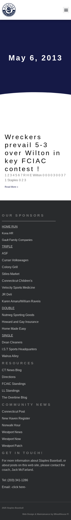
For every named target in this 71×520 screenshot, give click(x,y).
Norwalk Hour (11, 425)
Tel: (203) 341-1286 (15, 480)
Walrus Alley (10, 356)
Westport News (12, 432)
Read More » (11, 187)
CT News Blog (12, 370)
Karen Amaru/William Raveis (21, 301)
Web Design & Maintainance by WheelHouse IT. (45, 514)
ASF (5, 253)
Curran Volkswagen (15, 260)
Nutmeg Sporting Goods (18, 315)
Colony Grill (10, 267)
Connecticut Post (13, 411)
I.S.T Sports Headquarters (19, 349)
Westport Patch (12, 445)
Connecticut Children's (17, 280)
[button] (66, 10)
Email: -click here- (14, 487)
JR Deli (7, 294)
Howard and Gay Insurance (20, 321)
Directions (9, 377)
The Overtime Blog (14, 397)
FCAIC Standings (14, 383)
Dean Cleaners (12, 342)
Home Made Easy (14, 328)
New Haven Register (16, 418)
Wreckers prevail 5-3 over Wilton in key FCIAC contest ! (33, 152)
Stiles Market (10, 273)
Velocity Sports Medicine (18, 287)
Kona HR (7, 233)
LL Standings (11, 390)
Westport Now (11, 439)
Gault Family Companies (17, 239)
